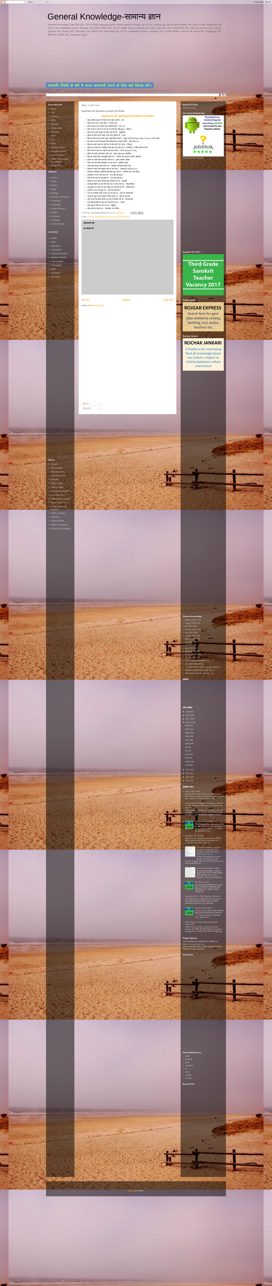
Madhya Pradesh (58, 257)
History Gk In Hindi (193, 791)
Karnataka (55, 276)
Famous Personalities (60, 491)
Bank (53, 108)
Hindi (53, 189)
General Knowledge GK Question (101, 217)
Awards (54, 464)
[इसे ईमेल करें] (131, 213)
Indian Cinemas (58, 513)
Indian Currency (58, 502)
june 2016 (189, 633)
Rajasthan (55, 246)
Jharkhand (55, 273)
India (53, 242)
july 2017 (188, 642)
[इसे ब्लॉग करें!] (134, 213)
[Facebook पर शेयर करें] (139, 213)
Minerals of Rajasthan (61, 528)
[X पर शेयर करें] (136, 213)
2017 (188, 719)
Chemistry (55, 220)
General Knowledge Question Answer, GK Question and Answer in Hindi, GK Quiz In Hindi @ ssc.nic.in (208, 850)
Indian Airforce (58, 155)
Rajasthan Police (58, 147)
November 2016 (122, 217)
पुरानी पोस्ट (168, 300)
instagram (189, 1065)
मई (186, 751)
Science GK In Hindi (203, 908)
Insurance (55, 132)
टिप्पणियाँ (88, 408)
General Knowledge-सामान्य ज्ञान (104, 16)
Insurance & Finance (60, 197)
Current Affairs (57, 224)
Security (54, 124)
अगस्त (187, 740)
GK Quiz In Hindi (202, 882)
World (54, 238)
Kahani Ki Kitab (189, 108)
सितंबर (187, 736)
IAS (53, 139)
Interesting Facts (58, 475)
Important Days (58, 495)
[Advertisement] (114, 59)
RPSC (54, 120)
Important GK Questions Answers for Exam (127, 116)
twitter (187, 1056)
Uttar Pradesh (57, 261)
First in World (57, 487)
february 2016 (190, 620)
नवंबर (187, 729)
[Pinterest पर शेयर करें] (142, 213)
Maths (54, 181)
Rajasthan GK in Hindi (204, 822)
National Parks (57, 520)
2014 (188, 773)
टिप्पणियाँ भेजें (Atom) (96, 306)
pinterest (188, 1078)
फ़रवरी (187, 762)
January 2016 (190, 636)
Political (54, 212)
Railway (55, 116)
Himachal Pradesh (59, 253)
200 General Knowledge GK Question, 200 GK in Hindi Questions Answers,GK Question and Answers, (204, 805)
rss (186, 1069)
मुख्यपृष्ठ (126, 300)
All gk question (191, 654)
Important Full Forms (60, 498)
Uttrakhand (56, 249)
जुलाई (187, 744)
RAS (53, 135)
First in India (56, 468)
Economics (56, 200)
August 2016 (190, 623)
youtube (188, 1075)
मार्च (186, 758)
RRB (53, 143)
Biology (54, 193)
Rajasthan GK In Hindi (194, 836)
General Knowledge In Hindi (208, 868)
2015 (188, 770)
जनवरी (187, 765)
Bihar (53, 269)
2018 (188, 715)
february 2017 (190, 639)
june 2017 (189, 645)
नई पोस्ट (85, 300)
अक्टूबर (187, 733)
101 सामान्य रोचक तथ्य (193, 664)
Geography (56, 204)
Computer (55, 216)
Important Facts (58, 472)
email (187, 1072)
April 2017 (189, 648)
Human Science (58, 208)
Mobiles (54, 479)
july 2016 (188, 626)
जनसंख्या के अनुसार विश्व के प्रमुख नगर (198, 670)
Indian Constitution (59, 524)
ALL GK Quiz (190, 657)
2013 (188, 777)
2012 (188, 780)
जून (186, 747)
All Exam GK (190, 651)
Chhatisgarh (56, 265)
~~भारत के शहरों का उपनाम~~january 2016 (201, 667)
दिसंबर (187, 725)
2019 (188, 712)
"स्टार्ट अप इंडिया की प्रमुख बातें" (196, 661)
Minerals (55, 517)
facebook (189, 1059)
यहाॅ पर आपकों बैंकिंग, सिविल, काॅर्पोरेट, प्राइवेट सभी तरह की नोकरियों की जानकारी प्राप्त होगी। (202, 947)
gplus (187, 1062)
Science (54, 177)
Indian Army (56, 128)
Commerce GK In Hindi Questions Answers (202, 896)
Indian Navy (56, 165)
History (54, 185)
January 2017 (190, 629)
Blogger (131, 1191)
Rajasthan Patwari (59, 151)
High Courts (56, 483)
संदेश (87, 404)
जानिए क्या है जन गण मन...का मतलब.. (198, 673)
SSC (53, 112)
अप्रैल (187, 754)
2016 (188, 722)
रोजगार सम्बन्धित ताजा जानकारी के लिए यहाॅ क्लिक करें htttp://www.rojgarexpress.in (200, 942)
